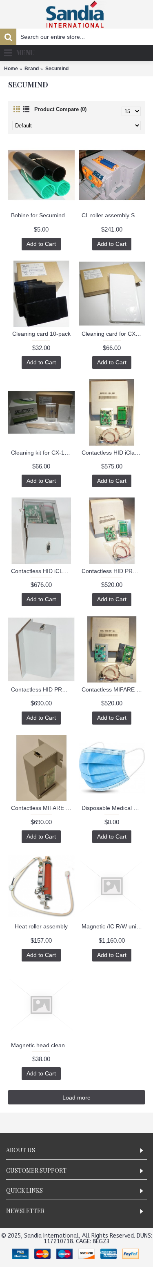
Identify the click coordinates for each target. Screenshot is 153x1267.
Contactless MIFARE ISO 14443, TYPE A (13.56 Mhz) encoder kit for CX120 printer (113, 689)
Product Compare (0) (60, 109)
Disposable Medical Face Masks (113, 808)
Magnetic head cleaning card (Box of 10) (43, 1045)
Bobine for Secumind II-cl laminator (43, 215)
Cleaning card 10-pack (41, 333)
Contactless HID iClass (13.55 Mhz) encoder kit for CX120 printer (113, 452)
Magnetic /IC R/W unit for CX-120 (113, 926)
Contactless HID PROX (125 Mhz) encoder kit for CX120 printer (113, 571)
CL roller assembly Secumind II (113, 215)
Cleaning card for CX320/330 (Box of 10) (113, 333)
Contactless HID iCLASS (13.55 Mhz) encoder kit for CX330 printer (43, 571)
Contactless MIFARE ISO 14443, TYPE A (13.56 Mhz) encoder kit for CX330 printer (43, 808)
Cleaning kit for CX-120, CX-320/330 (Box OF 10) (43, 452)
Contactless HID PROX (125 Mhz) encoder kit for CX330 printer (43, 689)
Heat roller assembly (41, 926)
